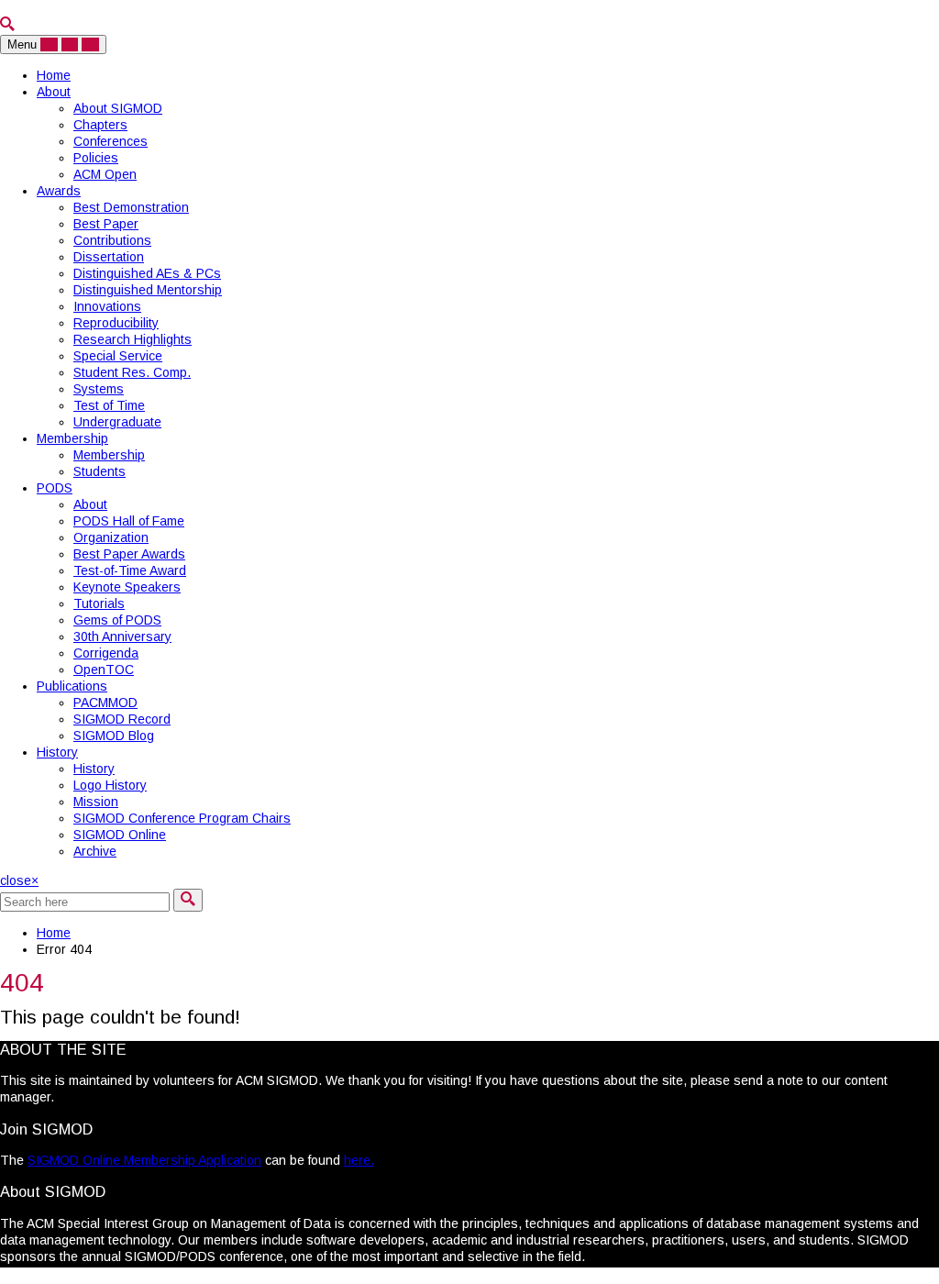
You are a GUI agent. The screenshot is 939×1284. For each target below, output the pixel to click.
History (57, 752)
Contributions (112, 240)
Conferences (110, 141)
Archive (94, 851)
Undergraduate (117, 422)
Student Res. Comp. (132, 372)
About (54, 91)
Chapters (100, 124)
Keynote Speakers (127, 587)
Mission (95, 801)
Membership (72, 438)
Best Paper (105, 223)
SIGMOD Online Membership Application (144, 1160)
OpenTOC (103, 669)
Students (99, 471)
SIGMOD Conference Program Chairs (182, 818)
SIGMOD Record (122, 719)
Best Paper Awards (129, 554)
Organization (111, 537)
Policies (95, 157)
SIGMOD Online (119, 834)
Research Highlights (132, 339)
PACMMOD (105, 702)
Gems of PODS (117, 620)
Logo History (110, 785)
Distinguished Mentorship (147, 289)
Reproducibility (116, 322)
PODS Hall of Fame (128, 521)
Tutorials (99, 603)
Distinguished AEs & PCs (147, 273)
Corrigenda (105, 653)
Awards (59, 190)
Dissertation (108, 256)
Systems (98, 389)
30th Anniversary (122, 636)
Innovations (107, 306)
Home (54, 75)
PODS (54, 488)
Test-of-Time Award (129, 570)
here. (359, 1160)
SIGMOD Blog (113, 735)
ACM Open (105, 174)
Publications (72, 686)
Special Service (117, 356)
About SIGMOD (117, 108)
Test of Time (109, 405)
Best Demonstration (131, 207)
